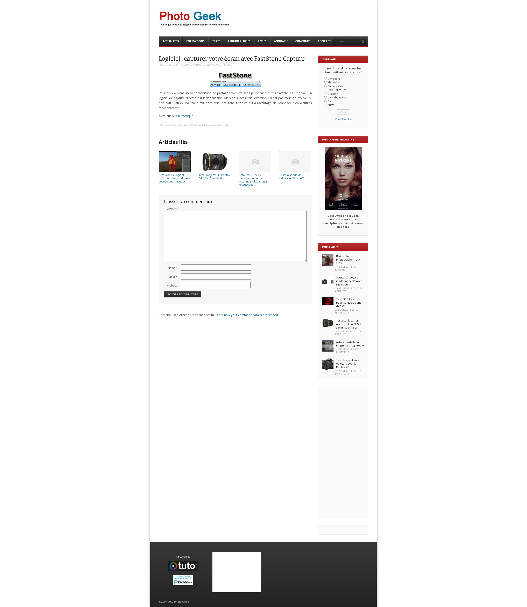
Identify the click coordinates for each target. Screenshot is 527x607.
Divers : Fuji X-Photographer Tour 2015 (348, 259)
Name (172, 268)
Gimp (331, 101)
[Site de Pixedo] (183, 584)
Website (172, 285)
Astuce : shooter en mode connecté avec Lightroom (349, 281)
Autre (331, 105)
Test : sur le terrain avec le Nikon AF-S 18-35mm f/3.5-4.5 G (349, 324)
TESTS (216, 41)
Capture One (336, 86)
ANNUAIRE (281, 41)
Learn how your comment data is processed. (247, 315)
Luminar (333, 94)
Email (173, 276)
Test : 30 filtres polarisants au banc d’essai (348, 302)
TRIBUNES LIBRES (239, 41)
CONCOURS (302, 41)
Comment (171, 209)
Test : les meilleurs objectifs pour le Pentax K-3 (347, 363)
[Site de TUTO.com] (183, 570)
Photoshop (334, 82)
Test (225, 124)
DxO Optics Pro (337, 90)
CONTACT (324, 41)
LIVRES (262, 41)
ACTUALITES (170, 41)
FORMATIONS (195, 41)
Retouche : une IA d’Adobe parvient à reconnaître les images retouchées (253, 179)
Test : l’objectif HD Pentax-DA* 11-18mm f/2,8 (215, 176)
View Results (343, 119)
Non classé (214, 64)
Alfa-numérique (182, 116)
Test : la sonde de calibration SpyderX (293, 176)
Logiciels (216, 124)
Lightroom (334, 79)
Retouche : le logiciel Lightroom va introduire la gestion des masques (175, 178)
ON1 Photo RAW (337, 97)
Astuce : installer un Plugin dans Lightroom (350, 343)
